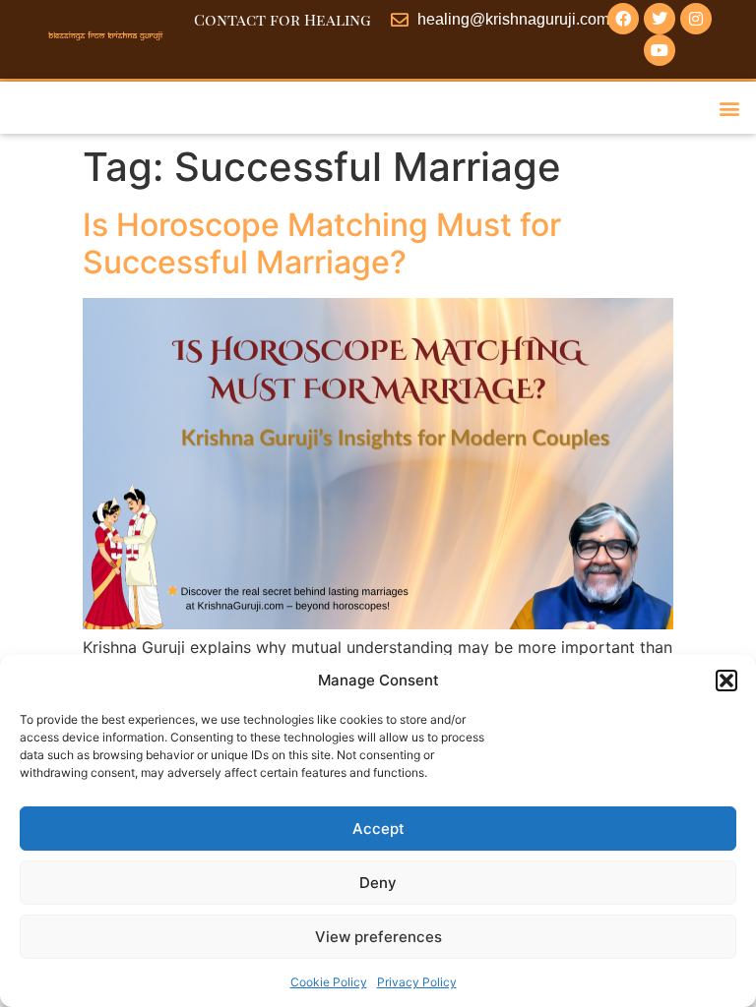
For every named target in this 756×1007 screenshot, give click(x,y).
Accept (378, 828)
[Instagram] (696, 18)
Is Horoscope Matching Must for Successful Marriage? (322, 243)
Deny (378, 882)
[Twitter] (659, 18)
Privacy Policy (417, 982)
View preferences (378, 936)
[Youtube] (659, 50)
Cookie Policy (328, 982)
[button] (726, 680)
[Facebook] (623, 18)
